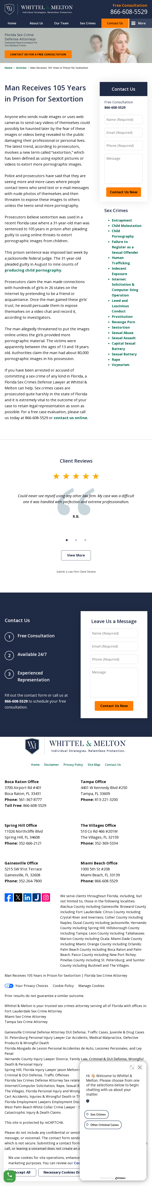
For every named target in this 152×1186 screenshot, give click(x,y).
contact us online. (71, 417)
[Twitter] (18, 897)
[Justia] (36, 897)
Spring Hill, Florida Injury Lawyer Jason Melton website (48, 1069)
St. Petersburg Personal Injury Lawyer (35, 1037)
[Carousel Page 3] (85, 540)
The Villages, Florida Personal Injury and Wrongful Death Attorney (57, 1091)
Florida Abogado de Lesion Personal (34, 1048)
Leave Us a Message (114, 621)
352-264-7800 (30, 880)
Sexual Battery (124, 354)
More (142, 23)
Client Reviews (76, 460)
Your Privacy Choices (31, 985)
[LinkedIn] (27, 897)
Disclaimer (51, 765)
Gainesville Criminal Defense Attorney (35, 1032)
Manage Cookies (91, 985)
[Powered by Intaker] (120, 1178)
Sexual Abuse (122, 332)
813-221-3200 (106, 799)
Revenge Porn (123, 322)
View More (76, 555)
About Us (36, 23)
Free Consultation (130, 5)
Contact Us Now (123, 192)
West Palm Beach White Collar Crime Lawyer (40, 1107)
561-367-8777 (30, 799)
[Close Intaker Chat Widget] (140, 1067)
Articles (21, 68)
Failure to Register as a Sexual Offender (125, 247)
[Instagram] (46, 897)
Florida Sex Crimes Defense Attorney (34, 1080)
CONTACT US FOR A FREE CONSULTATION (38, 54)
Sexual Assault (124, 338)
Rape (116, 359)
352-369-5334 (106, 843)
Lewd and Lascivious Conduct (120, 306)
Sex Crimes (88, 23)
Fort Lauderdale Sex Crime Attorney (33, 1011)
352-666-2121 (30, 843)
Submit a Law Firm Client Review (76, 571)
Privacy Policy (73, 765)
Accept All (22, 1172)
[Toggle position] (132, 1067)
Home (12, 23)
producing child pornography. (33, 270)
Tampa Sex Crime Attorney (26, 1021)
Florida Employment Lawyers (28, 1102)
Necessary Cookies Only (63, 1172)
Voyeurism (120, 364)
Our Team (61, 23)
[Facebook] (9, 897)
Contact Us (115, 23)
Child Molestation (126, 225)
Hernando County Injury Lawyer (30, 1059)
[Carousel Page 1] (66, 540)
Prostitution (122, 316)
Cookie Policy (63, 985)
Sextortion (121, 327)
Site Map (94, 765)
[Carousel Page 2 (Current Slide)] (76, 540)
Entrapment (122, 220)
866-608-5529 (128, 12)
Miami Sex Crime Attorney (25, 1016)
